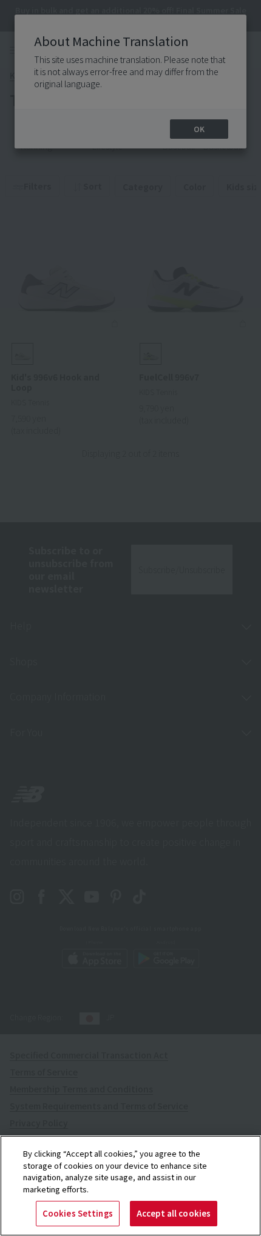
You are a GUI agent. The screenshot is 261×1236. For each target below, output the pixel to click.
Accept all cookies (174, 1213)
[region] (130, 1185)
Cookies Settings (77, 1213)
